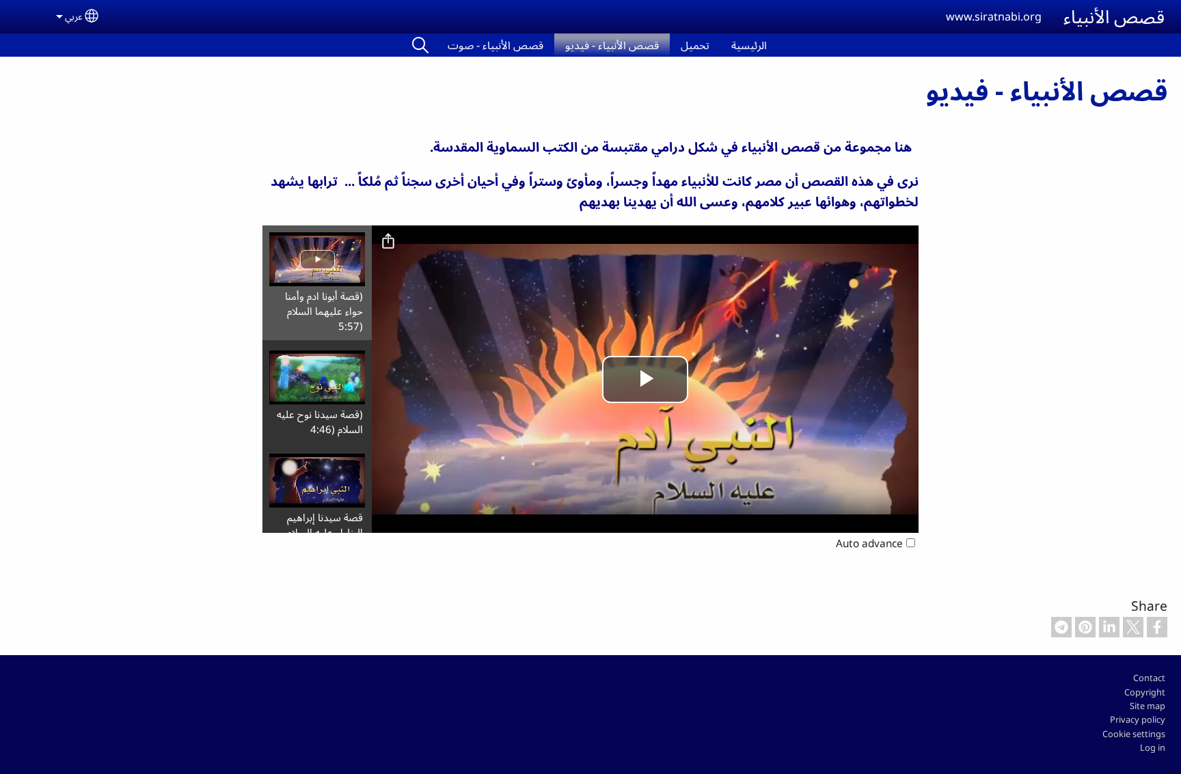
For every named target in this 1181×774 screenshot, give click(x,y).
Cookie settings (1133, 734)
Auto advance (869, 543)
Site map (1147, 706)
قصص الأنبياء (1114, 16)
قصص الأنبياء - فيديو (612, 45)
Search (420, 45)
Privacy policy (1137, 719)
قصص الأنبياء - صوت (495, 45)
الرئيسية (749, 45)
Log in (1152, 747)
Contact (1149, 678)
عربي (74, 16)
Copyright (1144, 692)
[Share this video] (388, 242)
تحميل (695, 45)
